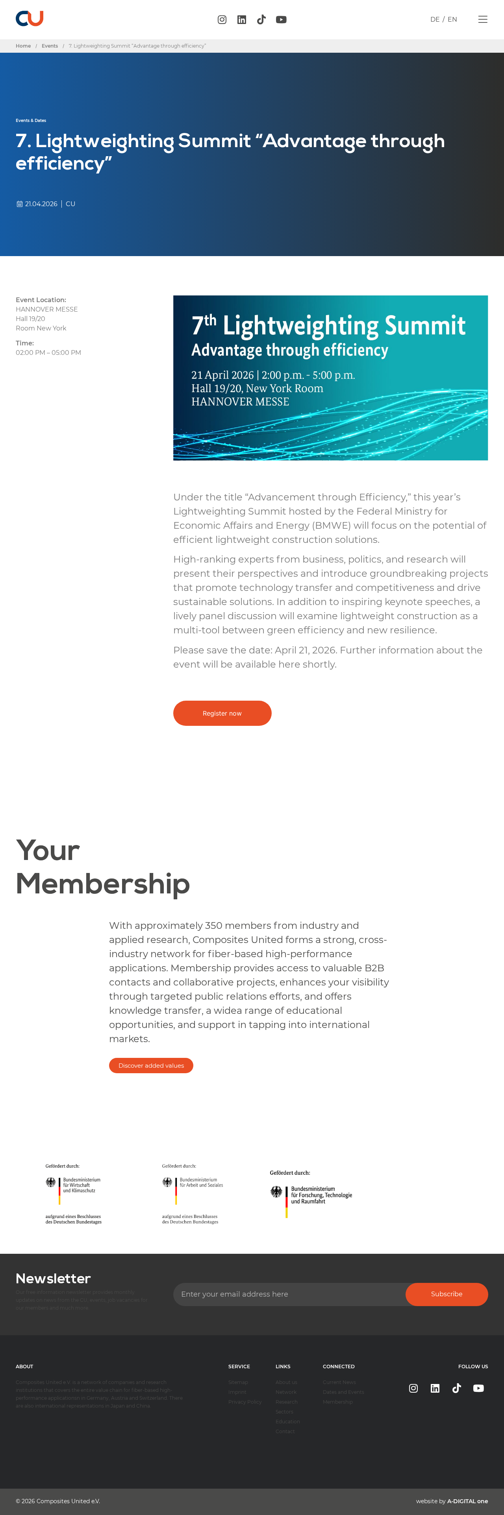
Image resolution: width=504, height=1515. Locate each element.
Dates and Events (343, 1392)
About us (286, 1382)
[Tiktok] (261, 20)
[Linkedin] (242, 20)
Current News (339, 1382)
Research (287, 1402)
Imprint (237, 1392)
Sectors (284, 1412)
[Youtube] (281, 20)
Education (288, 1422)
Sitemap (238, 1382)
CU (71, 204)
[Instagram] (222, 20)
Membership (338, 1402)
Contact (285, 1431)
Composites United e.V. (68, 1501)
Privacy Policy (245, 1402)
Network (286, 1392)
